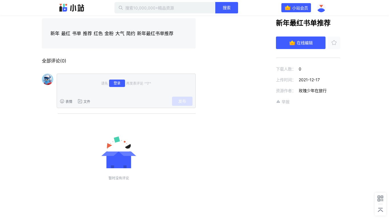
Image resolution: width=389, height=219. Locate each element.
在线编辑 (305, 42)
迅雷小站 (72, 7)
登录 (117, 83)
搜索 (227, 7)
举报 (286, 101)
